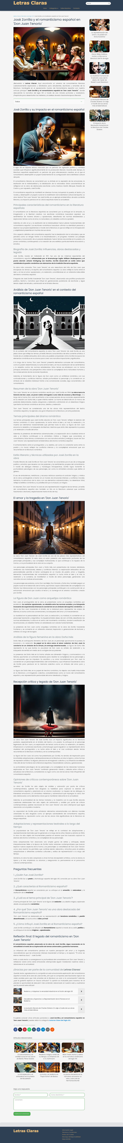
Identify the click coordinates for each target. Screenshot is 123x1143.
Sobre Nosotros (66, 8)
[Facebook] (15, 1030)
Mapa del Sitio (66, 1139)
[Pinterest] (25, 1030)
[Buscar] (109, 3)
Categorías (53, 8)
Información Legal (67, 1130)
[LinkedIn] (38, 1030)
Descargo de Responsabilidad (71, 1137)
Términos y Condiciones (69, 1132)
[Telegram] (43, 1030)
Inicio (45, 8)
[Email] (48, 1030)
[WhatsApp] (29, 1030)
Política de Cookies (68, 1134)
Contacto (76, 8)
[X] (20, 1030)
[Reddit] (52, 1030)
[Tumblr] (34, 1030)
